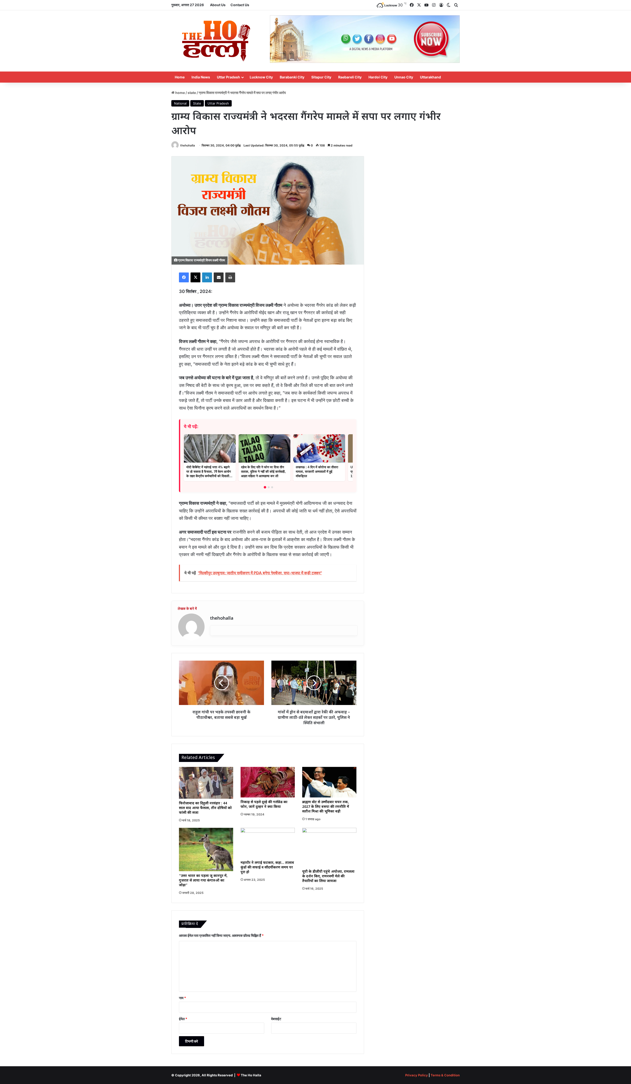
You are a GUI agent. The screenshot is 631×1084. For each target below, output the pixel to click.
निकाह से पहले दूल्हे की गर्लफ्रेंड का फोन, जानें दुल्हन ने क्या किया (264, 804)
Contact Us (239, 5)
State (192, 92)
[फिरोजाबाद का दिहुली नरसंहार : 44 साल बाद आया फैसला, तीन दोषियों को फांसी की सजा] (206, 783)
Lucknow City (261, 77)
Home (180, 77)
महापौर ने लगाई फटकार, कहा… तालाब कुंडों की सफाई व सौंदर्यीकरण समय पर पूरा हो (267, 868)
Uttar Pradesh (228, 77)
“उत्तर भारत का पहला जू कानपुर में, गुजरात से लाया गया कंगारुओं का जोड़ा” (203, 881)
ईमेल (183, 1019)
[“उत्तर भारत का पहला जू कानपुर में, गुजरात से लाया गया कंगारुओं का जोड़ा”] (206, 849)
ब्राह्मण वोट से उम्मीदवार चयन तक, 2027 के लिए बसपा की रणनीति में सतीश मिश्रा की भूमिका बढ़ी (325, 807)
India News (201, 77)
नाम (182, 998)
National (180, 103)
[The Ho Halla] (217, 41)
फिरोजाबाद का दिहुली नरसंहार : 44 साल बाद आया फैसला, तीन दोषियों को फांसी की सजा (205, 808)
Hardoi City (377, 77)
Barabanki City (292, 77)
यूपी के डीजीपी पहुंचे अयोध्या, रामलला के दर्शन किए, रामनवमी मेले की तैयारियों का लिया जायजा (328, 876)
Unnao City (403, 77)
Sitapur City (321, 77)
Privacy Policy (416, 1075)
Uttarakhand (430, 77)
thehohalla (187, 145)
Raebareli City (350, 77)
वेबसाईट (276, 1019)
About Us (218, 5)
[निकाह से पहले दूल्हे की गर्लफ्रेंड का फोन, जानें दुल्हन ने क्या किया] (268, 782)
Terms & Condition (445, 1075)
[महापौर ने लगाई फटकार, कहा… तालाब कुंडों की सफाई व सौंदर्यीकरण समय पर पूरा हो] (268, 843)
